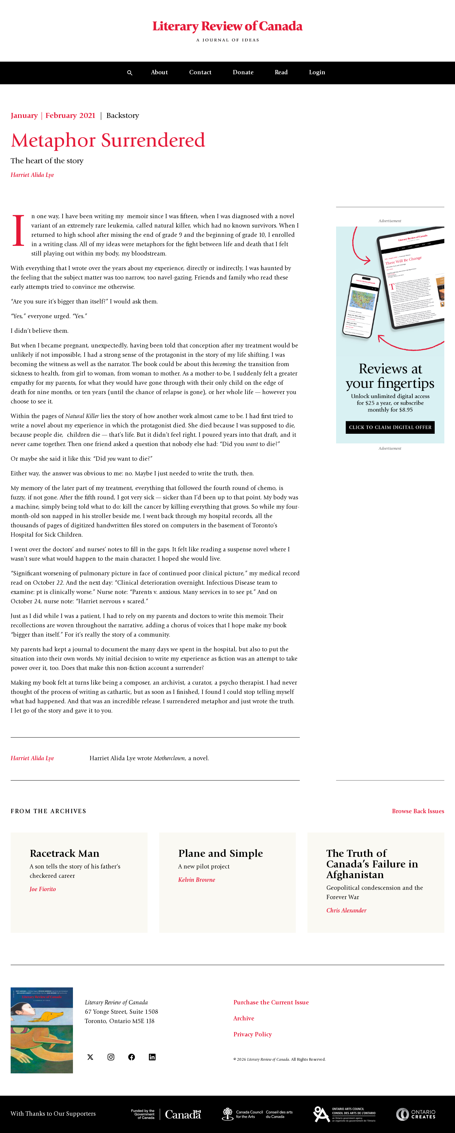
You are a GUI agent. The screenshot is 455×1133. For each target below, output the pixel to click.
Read (281, 73)
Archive (243, 1019)
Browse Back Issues (418, 812)
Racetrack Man (65, 854)
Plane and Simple (220, 854)
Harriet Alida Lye (32, 176)
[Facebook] (131, 1057)
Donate (243, 73)
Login (317, 73)
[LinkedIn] (152, 1057)
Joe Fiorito (43, 890)
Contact (200, 73)
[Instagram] (111, 1057)
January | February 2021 (53, 116)
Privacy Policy (252, 1035)
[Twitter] (90, 1057)
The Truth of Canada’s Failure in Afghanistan (372, 865)
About (159, 73)
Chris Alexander (346, 911)
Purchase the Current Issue (271, 1003)
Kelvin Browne (196, 880)
